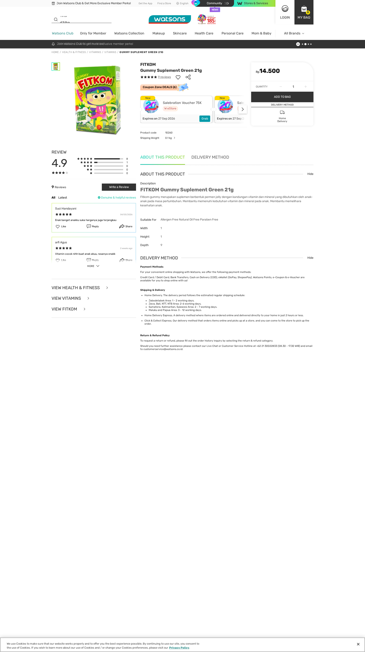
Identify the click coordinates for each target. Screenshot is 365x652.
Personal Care (233, 33)
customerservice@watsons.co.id (162, 349)
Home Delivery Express (158, 315)
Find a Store (164, 3)
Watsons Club (63, 33)
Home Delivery (153, 295)
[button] (303, 12)
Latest (62, 197)
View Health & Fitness (76, 288)
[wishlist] (178, 77)
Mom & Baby (261, 33)
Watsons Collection (129, 33)
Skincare (180, 33)
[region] (182, 644)
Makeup (159, 33)
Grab (205, 118)
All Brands (292, 33)
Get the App (145, 3)
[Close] (358, 644)
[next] (242, 109)
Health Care (204, 33)
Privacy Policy (179, 647)
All (53, 197)
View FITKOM (65, 309)
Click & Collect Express (158, 320)
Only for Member (93, 33)
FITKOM (148, 64)
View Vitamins (67, 298)
